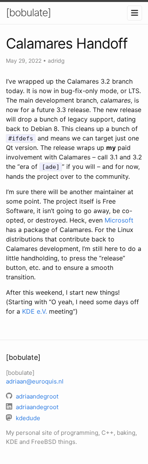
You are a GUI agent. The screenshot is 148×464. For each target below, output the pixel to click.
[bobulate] (28, 12)
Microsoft (119, 220)
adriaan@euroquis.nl (35, 381)
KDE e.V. (34, 311)
